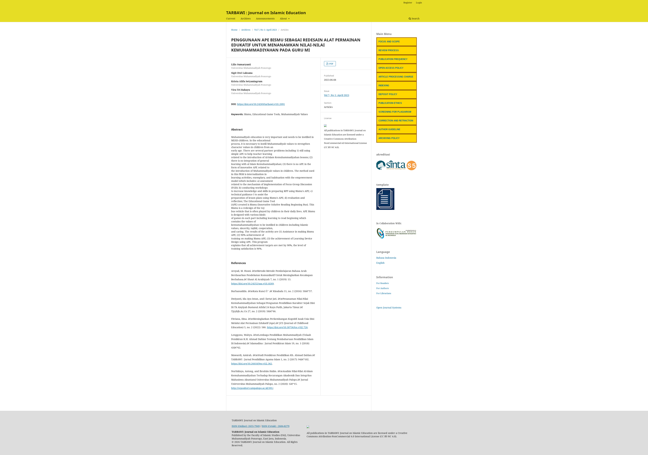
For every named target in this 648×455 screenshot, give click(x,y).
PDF (331, 63)
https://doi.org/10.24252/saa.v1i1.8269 (252, 283)
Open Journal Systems (388, 307)
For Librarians (383, 293)
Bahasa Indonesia (386, 257)
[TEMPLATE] (385, 209)
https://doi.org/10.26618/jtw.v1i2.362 (251, 363)
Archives (246, 18)
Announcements (265, 18)
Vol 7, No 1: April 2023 (265, 29)
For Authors (382, 288)
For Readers (382, 283)
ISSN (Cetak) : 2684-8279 (275, 426)
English (380, 262)
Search (415, 18)
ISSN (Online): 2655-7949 (246, 426)
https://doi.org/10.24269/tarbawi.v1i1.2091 (261, 104)
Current (230, 18)
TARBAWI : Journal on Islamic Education (266, 12)
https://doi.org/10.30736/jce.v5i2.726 (287, 327)
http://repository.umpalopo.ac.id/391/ (252, 388)
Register (407, 2)
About (284, 18)
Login (419, 2)
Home (234, 29)
